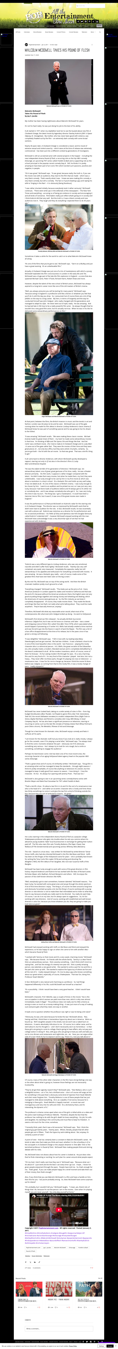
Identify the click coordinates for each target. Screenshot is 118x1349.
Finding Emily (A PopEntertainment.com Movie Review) (27, 1300)
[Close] (116, 1346)
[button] (100, 32)
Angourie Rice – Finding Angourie (58, 1299)
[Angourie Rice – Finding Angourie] (59, 1289)
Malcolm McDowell (60, 1247)
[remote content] (59, 1210)
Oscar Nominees (37, 1256)
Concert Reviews (73, 32)
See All (100, 1278)
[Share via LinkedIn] (35, 1262)
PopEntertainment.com (33, 1247)
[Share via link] (39, 1262)
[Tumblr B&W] (93, 21)
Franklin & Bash (83, 1247)
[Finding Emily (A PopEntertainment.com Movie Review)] (29, 1289)
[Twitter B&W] (82, 21)
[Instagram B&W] (85, 21)
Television (84, 32)
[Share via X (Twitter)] (30, 1262)
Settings (101, 1346)
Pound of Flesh (30, 1251)
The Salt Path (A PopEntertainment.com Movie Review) (87, 1300)
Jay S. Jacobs (47, 1247)
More (92, 32)
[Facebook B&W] (78, 21)
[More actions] (92, 45)
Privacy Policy (73, 1346)
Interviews (27, 32)
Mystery (27, 1256)
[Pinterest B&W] (89, 21)
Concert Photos (61, 32)
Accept (110, 1346)
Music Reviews (49, 32)
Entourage (72, 1247)
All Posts (18, 32)
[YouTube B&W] (97, 21)
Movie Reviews (37, 32)
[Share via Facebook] (26, 1262)
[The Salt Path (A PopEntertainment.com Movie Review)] (89, 1289)
